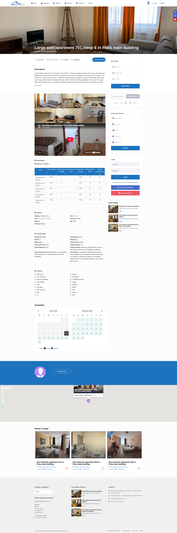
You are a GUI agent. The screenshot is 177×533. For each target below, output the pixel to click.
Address (39, 212)
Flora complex (53, 59)
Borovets (38, 51)
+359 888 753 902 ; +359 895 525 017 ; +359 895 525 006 (126, 495)
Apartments (40, 59)
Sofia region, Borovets (49, 51)
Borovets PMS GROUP (117, 501)
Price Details (41, 160)
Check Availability (99, 59)
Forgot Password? (132, 182)
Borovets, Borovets (79, 467)
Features (39, 271)
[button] (88, 401)
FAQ (141, 531)
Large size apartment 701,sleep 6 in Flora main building (86, 390)
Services (58, 3)
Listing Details (41, 233)
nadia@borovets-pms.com (118, 498)
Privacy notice (126, 531)
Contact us (81, 3)
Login (125, 177)
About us (69, 3)
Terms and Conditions (113, 531)
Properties (46, 3)
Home (35, 3)
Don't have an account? (119, 182)
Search (90, 3)
